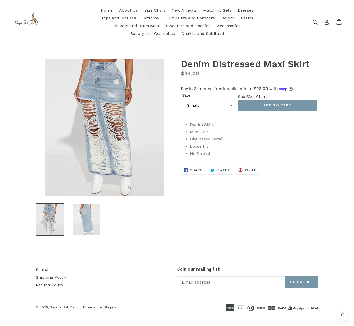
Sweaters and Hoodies (188, 25)
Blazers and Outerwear (137, 25)
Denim (227, 18)
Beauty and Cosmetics (152, 33)
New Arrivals (184, 10)
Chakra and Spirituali (202, 33)
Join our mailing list (198, 269)
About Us (128, 10)
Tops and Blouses (118, 18)
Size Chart (154, 10)
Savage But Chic (63, 307)
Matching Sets (217, 10)
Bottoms (151, 18)
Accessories (228, 25)
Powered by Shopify (99, 307)
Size (186, 95)
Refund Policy (49, 284)
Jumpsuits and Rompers (190, 18)
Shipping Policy (51, 277)
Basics (247, 18)
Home (107, 10)
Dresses (245, 10)
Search (43, 269)
